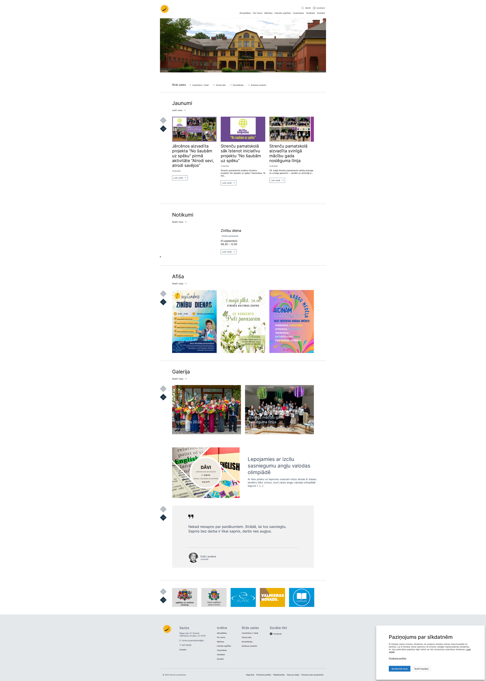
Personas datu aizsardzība (312, 675)
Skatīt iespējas (421, 668)
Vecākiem (310, 13)
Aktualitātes (245, 13)
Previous (160, 118)
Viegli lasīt (250, 675)
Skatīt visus (177, 222)
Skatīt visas (177, 283)
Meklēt (308, 8)
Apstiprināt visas (399, 668)
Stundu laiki (221, 85)
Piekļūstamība (279, 675)
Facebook (278, 634)
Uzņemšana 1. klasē (200, 85)
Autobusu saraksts (258, 85)
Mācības (268, 13)
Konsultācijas (238, 85)
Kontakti (321, 13)
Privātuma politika (397, 658)
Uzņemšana (298, 13)
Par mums (257, 13)
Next (160, 126)
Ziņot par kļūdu (293, 675)
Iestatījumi (321, 8)
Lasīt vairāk (178, 178)
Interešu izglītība (283, 13)
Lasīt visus (177, 110)
